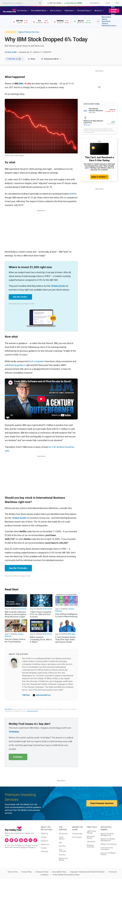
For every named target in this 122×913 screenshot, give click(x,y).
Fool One (62, 855)
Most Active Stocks (106, 18)
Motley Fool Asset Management (107, 834)
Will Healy (71, 634)
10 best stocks (58, 286)
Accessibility (95, 3)
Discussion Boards (91, 837)
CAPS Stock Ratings (91, 832)
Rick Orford (21, 609)
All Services (63, 834)
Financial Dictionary (90, 846)
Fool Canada (76, 837)
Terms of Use (13, 872)
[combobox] (21, 3)
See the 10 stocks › (18, 568)
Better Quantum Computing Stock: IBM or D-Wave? (41, 639)
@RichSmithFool (43, 695)
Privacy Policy (27, 872)
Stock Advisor (62, 838)
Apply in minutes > (99, 177)
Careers (44, 837)
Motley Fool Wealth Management (108, 840)
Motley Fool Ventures (109, 844)
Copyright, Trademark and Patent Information (87, 872)
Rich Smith (12, 52)
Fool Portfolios (62, 850)
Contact (44, 848)
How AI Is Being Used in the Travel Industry (15, 640)
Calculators (91, 842)
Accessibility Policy (59, 872)
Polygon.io (32, 847)
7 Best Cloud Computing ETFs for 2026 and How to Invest (40, 614)
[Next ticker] (98, 21)
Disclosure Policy (42, 872)
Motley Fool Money (63, 859)
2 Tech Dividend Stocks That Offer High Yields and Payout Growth (65, 639)
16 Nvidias (14, 731)
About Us (44, 834)
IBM (21, 83)
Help (117, 3)
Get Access (87, 125)
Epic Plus (62, 846)
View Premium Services (101, 803)
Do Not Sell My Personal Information (66, 875)
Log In (107, 3)
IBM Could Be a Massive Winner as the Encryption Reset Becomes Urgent (15, 614)
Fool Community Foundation (107, 848)
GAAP (73, 193)
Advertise (44, 851)
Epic (60, 842)
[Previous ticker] (8, 21)
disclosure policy (32, 711)
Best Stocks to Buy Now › (114, 10)
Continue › (18, 757)
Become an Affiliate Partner (108, 854)
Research (44, 841)
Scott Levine (47, 609)
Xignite (23, 847)
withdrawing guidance (15, 365)
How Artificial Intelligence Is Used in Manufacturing (66, 615)
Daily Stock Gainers (106, 22)
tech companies (37, 361)
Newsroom (45, 844)
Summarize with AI (51, 59)
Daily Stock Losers (109, 26)
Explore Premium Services (28, 32)
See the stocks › (20, 297)
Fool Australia (77, 834)
